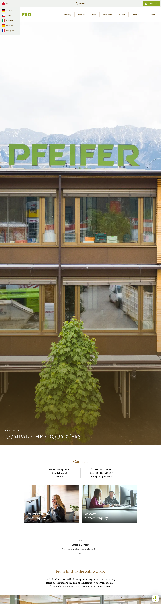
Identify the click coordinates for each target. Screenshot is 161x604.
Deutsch (9, 10)
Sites (94, 14)
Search (82, 3)
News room (108, 14)
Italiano (9, 21)
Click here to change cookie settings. (80, 549)
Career (122, 14)
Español (9, 26)
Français (10, 31)
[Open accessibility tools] (155, 598)
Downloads (136, 14)
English (9, 3)
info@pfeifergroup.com (101, 476)
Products (81, 14)
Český (8, 16)
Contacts (152, 14)
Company (67, 14)
